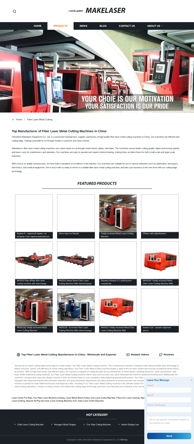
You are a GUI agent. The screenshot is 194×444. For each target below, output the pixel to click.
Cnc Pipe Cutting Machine (98, 424)
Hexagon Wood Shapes (65, 424)
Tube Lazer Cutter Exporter (91, 401)
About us (153, 26)
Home (37, 26)
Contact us (127, 26)
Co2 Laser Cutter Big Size (103, 398)
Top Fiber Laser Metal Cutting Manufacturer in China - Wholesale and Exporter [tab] (68, 354)
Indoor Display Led (129, 424)
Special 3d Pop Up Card (37, 401)
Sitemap (124, 439)
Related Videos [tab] (140, 354)
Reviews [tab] (169, 354)
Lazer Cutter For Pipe (22, 398)
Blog (103, 26)
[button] (14, 11)
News (83, 26)
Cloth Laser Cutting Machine (30, 424)
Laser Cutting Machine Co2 (63, 401)
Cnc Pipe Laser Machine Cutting (49, 398)
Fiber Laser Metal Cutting (39, 119)
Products (60, 26)
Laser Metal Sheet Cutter (77, 398)
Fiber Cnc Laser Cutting (128, 398)
